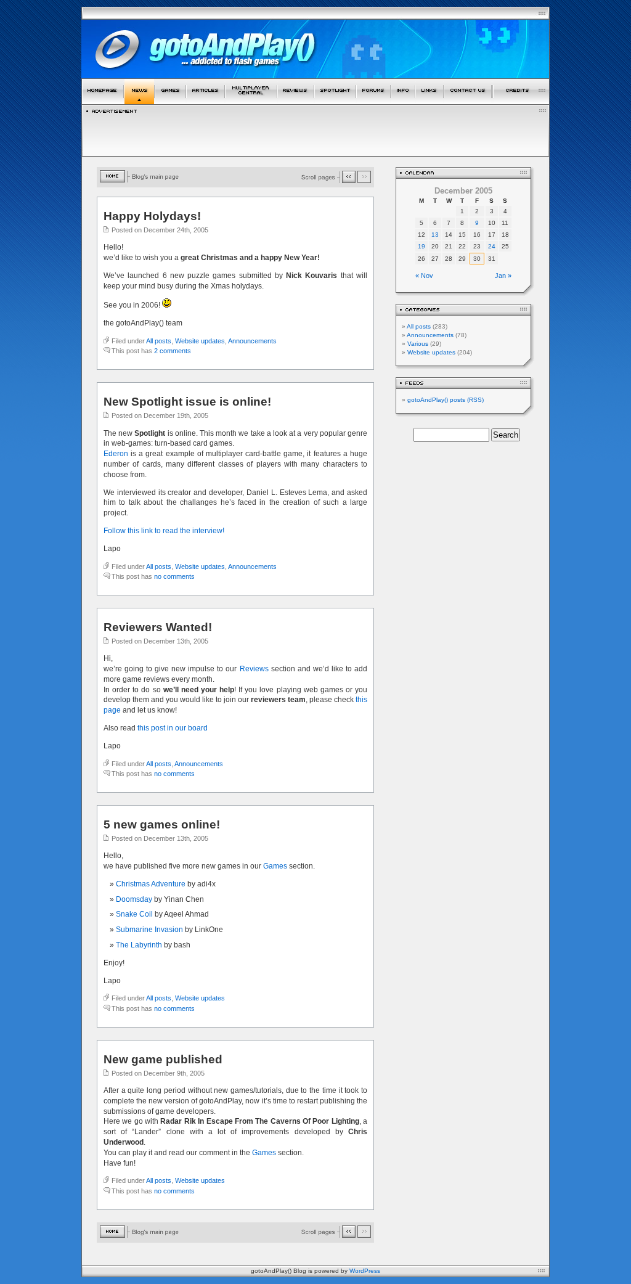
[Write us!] (467, 102)
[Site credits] (521, 102)
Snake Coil (134, 914)
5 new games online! (162, 824)
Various (417, 343)
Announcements (252, 341)
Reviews (254, 668)
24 (491, 246)
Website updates (200, 341)
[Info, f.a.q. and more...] (403, 102)
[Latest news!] (139, 102)
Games (276, 866)
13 (435, 234)
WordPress (364, 1270)
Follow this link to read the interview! (164, 530)
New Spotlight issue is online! (187, 401)
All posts (158, 341)
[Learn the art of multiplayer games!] (251, 102)
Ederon (116, 453)
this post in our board (172, 728)
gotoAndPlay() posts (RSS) (445, 399)
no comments (174, 576)
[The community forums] (373, 102)
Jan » (503, 275)
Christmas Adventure (150, 884)
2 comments (172, 350)
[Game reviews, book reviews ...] (296, 102)
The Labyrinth (139, 945)
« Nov (424, 275)
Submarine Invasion (149, 929)
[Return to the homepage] (102, 102)
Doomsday (134, 899)
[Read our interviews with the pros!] (335, 102)
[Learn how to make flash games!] (205, 102)
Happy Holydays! (152, 216)
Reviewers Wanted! (158, 627)
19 (421, 246)
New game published (163, 1059)
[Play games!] (170, 102)
